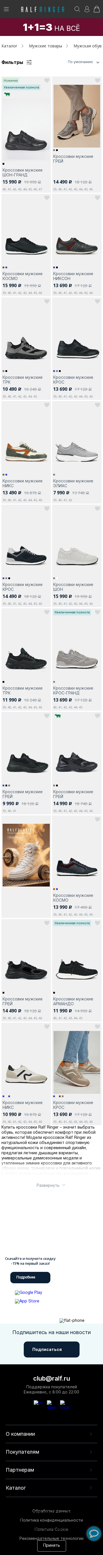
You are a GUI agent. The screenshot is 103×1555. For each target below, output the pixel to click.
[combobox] (73, 62)
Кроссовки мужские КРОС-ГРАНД (73, 690)
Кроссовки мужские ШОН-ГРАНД (23, 172)
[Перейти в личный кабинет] (87, 11)
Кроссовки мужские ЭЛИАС (73, 483)
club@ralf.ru (51, 1378)
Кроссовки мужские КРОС (73, 379)
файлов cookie (37, 1523)
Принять (51, 1546)
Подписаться (47, 1349)
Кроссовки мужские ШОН (73, 587)
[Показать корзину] (96, 11)
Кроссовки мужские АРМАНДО (73, 1001)
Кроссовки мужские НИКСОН (73, 276)
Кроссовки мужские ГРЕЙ (73, 159)
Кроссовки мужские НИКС (23, 483)
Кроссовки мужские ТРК (23, 379)
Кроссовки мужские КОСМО (23, 276)
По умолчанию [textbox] (80, 62)
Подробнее (25, 1277)
